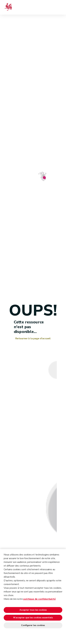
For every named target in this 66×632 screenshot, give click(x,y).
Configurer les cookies (33, 625)
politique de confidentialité (39, 599)
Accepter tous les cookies (33, 609)
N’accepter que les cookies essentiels (33, 617)
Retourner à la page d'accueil (33, 338)
